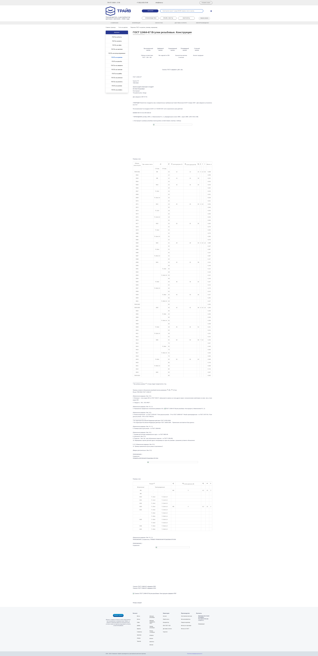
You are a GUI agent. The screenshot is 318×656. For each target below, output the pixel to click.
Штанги (151, 638)
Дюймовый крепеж (160, 49)
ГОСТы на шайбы (117, 73)
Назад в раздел (137, 602)
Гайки (138, 622)
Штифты (152, 635)
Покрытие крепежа (185, 622)
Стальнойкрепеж (197, 49)
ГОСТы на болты (117, 37)
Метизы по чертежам (186, 625)
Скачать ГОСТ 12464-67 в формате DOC (144, 588)
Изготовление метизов (186, 616)
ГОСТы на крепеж (116, 57)
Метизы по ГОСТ (185, 628)
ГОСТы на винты (117, 41)
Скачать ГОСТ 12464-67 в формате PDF (144, 586)
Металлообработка (185, 619)
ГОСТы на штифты (116, 90)
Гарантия (165, 631)
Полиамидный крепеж (185, 49)
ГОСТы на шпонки (117, 85)
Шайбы (138, 625)
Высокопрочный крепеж (148, 49)
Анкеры (139, 638)
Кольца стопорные (152, 631)
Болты (138, 619)
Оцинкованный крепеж (172, 49)
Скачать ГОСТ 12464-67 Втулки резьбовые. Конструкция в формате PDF (155, 593)
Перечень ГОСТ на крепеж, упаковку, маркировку (144, 27)
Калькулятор (166, 622)
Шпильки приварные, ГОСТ (152, 622)
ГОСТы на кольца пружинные (116, 53)
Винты (138, 616)
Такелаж (139, 641)
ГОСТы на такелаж (116, 69)
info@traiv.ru (201, 620)
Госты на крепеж (123, 27)
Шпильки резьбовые (152, 617)
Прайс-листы (166, 619)
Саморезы (139, 631)
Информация (201, 624)
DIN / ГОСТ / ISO (166, 625)
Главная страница (111, 27)
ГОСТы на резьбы (117, 61)
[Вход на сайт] (195, 3)
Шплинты (152, 641)
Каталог (165, 616)
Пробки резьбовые (152, 627)
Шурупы (139, 628)
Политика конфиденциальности (194, 653)
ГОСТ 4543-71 (155, 398)
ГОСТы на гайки (116, 45)
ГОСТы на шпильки (116, 77)
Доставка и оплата (167, 628)
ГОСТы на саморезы (117, 65)
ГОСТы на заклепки (116, 49)
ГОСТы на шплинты (116, 81)
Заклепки (139, 635)
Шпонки (151, 644)
